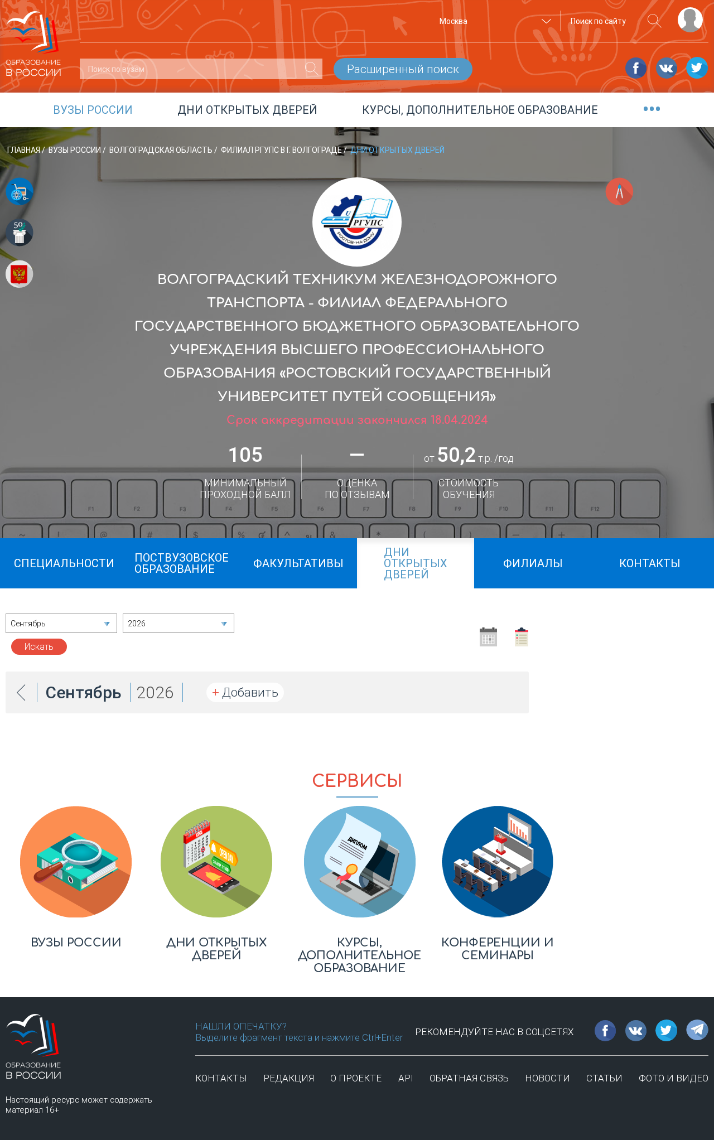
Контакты (221, 1078)
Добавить (245, 692)
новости (547, 1078)
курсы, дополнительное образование (480, 110)
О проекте (356, 1078)
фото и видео (673, 1078)
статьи (604, 1078)
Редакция (288, 1078)
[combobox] (493, 21)
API (405, 1078)
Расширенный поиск (403, 69)
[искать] (654, 20)
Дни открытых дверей (247, 110)
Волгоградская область (161, 150)
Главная (24, 150)
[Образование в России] (33, 38)
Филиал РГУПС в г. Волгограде (282, 150)
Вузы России (76, 150)
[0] (312, 69)
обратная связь (469, 1078)
